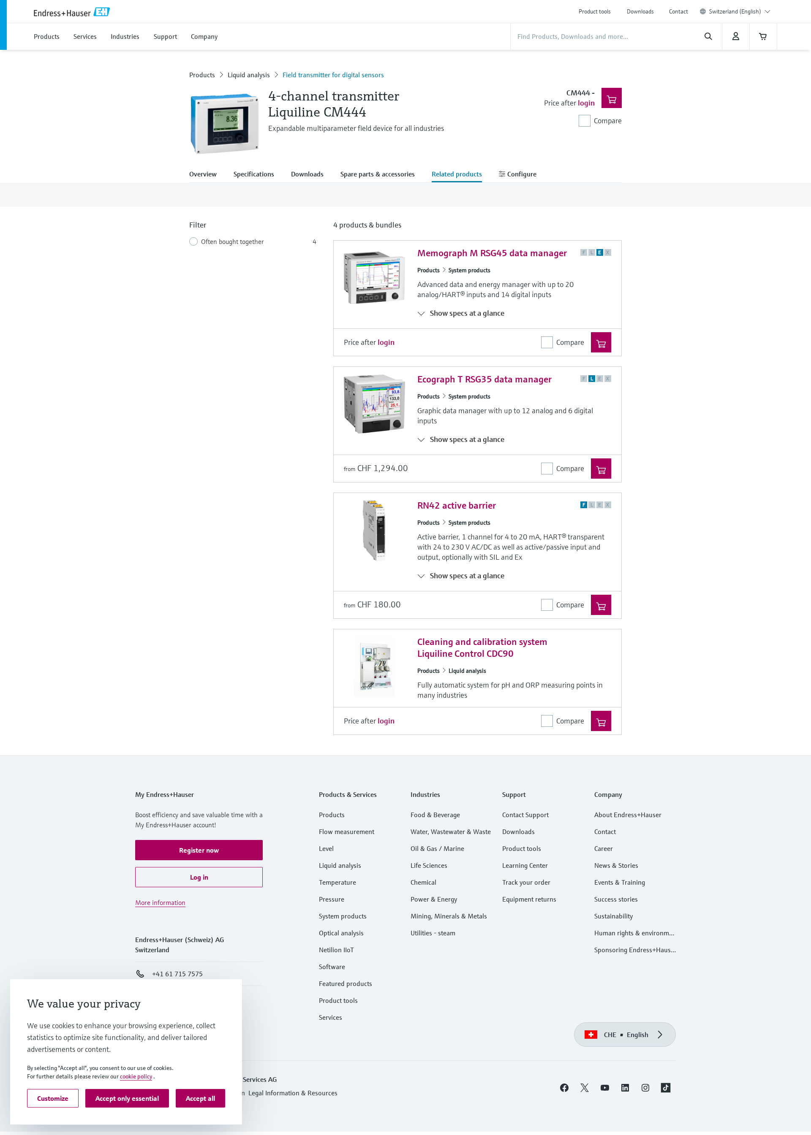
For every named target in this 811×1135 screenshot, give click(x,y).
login (586, 103)
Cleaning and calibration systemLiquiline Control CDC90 (482, 647)
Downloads (640, 11)
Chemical (423, 882)
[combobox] (740, 11)
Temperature (337, 882)
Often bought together (232, 241)
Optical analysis (341, 933)
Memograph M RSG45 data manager (492, 253)
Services (330, 1017)
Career (603, 848)
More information (160, 902)
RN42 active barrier (456, 505)
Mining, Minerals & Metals (449, 916)
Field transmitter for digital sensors (333, 74)
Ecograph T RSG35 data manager (484, 379)
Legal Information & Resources (292, 1093)
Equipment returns (529, 899)
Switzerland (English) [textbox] (735, 11)
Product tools (595, 11)
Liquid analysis (249, 74)
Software (332, 966)
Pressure (331, 899)
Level (326, 848)
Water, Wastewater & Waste (451, 831)
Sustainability (613, 916)
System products (469, 270)
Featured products (345, 983)
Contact (678, 11)
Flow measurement (346, 831)
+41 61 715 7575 (177, 974)
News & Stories (616, 865)
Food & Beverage (435, 814)
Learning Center (525, 865)
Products (202, 74)
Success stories (616, 899)
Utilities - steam (433, 933)
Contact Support (525, 814)
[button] (199, 850)
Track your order (526, 882)
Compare (608, 120)
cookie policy (136, 1076)
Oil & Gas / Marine (437, 848)
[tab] (207, 175)
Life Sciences (429, 865)
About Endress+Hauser (627, 814)
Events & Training (619, 882)
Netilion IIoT (336, 949)
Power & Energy (434, 899)
